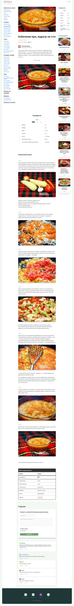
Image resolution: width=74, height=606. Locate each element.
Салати (6, 22)
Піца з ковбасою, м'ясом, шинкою (9, 78)
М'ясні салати (6, 34)
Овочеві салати (7, 24)
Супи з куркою (6, 44)
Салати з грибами (7, 36)
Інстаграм (40, 597)
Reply (21, 549)
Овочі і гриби (6, 60)
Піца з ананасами (7, 88)
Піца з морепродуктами (8, 82)
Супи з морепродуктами (8, 50)
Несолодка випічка (7, 99)
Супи (5, 39)
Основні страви (9, 55)
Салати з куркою (7, 30)
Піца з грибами (7, 85)
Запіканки (6, 70)
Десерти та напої (9, 102)
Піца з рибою (6, 83)
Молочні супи (6, 52)
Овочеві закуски (7, 9)
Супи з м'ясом (6, 42)
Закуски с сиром (7, 16)
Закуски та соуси (9, 8)
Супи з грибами (7, 47)
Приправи (6, 19)
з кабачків (41, 462)
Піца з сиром (6, 76)
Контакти (48, 597)
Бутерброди (6, 14)
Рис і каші (6, 65)
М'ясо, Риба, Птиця (7, 11)
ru (66, 1)
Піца (5, 74)
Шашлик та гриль (7, 68)
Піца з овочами (7, 80)
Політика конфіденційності (37, 600)
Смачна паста (6, 58)
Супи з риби (6, 49)
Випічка (6, 96)
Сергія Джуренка (8, 1)
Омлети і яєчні (6, 71)
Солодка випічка (7, 98)
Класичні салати (7, 28)
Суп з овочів (6, 41)
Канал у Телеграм (33, 597)
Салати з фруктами (7, 33)
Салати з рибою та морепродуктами (7, 26)
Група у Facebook (25, 597)
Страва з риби (6, 63)
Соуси (5, 13)
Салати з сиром (7, 31)
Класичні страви (7, 66)
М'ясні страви (6, 57)
